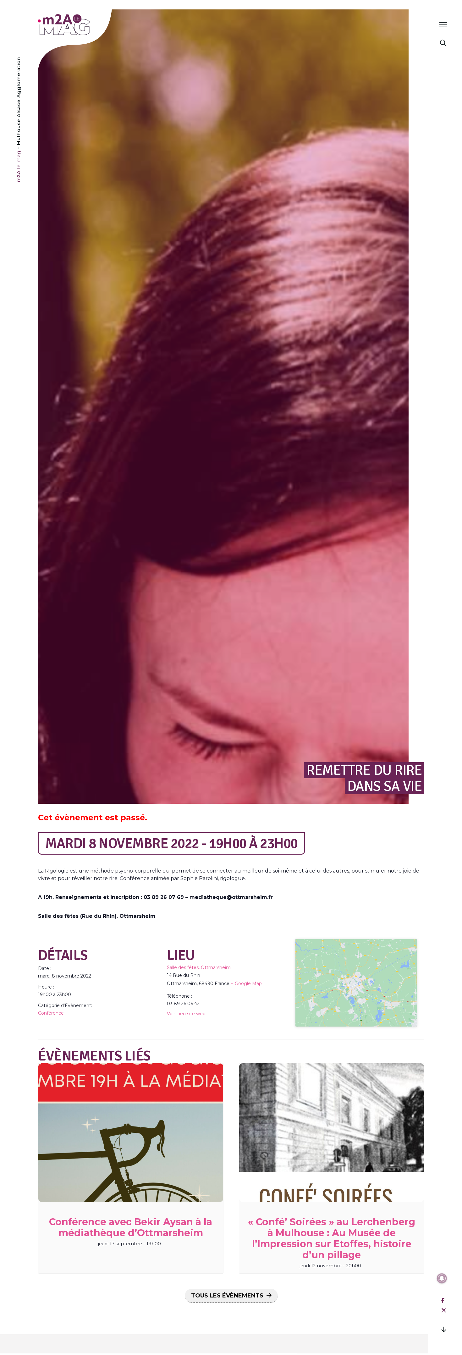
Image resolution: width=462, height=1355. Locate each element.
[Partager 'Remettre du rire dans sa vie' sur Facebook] (442, 1300)
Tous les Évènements (227, 1295)
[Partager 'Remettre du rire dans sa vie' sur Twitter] (443, 1311)
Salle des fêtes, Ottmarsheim (199, 967)
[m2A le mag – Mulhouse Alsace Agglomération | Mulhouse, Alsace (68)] (84, 24)
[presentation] (130, 1132)
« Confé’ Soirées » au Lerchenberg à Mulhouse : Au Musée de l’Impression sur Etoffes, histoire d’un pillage (331, 1238)
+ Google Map (246, 983)
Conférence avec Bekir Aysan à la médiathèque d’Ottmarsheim (130, 1227)
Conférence (51, 1013)
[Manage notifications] (442, 1278)
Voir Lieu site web (186, 1013)
